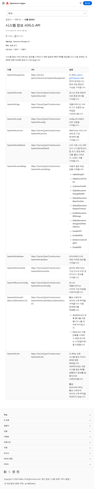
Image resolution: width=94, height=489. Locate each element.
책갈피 (10, 36)
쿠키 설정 (65, 479)
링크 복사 (20, 36)
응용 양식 (13, 45)
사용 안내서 (29, 19)
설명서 (9, 19)
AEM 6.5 (18, 19)
